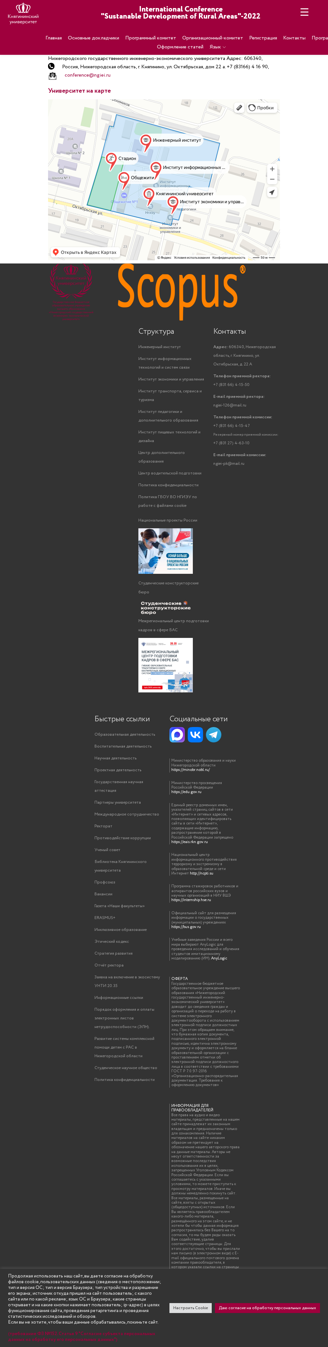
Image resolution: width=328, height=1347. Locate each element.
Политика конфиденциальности (168, 485)
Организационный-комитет (212, 38)
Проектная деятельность (117, 770)
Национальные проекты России (167, 520)
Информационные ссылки (118, 998)
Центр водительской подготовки (169, 473)
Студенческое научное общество (125, 1068)
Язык (215, 47)
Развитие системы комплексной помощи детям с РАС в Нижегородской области (124, 1047)
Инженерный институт (159, 347)
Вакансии (103, 894)
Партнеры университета (117, 802)
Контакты (294, 38)
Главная (53, 38)
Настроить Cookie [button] (190, 1308)
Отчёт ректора (109, 965)
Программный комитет (150, 38)
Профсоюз (104, 882)
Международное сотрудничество (126, 814)
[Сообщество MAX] (177, 734)
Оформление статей (180, 47)
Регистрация (263, 38)
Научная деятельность (115, 758)
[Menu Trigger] (304, 12)
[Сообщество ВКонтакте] (195, 734)
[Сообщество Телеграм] (213, 734)
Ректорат (103, 826)
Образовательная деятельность (124, 735)
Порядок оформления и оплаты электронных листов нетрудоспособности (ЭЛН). (124, 1018)
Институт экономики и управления (171, 379)
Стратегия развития (113, 953)
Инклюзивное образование (120, 930)
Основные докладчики (93, 38)
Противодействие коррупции (122, 838)
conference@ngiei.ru (88, 75)
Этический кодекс (111, 942)
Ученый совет (107, 850)
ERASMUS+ (104, 918)
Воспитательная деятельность (123, 746)
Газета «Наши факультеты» (119, 906)
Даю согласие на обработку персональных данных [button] (267, 1308)
